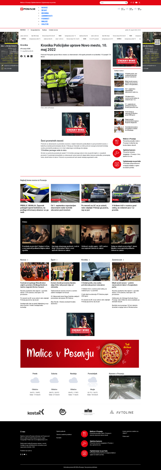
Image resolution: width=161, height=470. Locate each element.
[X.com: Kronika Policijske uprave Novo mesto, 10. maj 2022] (25, 56)
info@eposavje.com (42, 439)
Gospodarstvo (35, 30)
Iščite (126, 2)
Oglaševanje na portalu (49, 2)
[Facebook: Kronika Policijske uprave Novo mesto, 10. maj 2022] (21, 56)
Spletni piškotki (60, 431)
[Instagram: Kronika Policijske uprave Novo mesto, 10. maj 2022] (31, 56)
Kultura (44, 30)
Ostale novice (53, 30)
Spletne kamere (36, 2)
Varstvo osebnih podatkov (64, 434)
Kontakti (58, 437)
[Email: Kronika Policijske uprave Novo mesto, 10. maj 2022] (28, 56)
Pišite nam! (126, 436)
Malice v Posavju (25, 2)
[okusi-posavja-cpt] (76, 124)
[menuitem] (44, 7)
